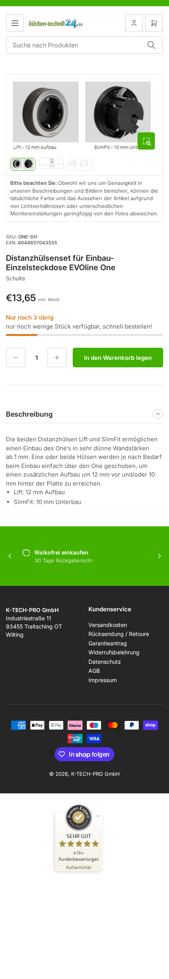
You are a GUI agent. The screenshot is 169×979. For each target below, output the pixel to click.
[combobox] (84, 45)
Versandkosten (107, 624)
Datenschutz (104, 661)
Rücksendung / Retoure (118, 633)
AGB (94, 670)
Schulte (15, 278)
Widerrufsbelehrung (114, 652)
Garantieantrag (107, 643)
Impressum (102, 680)
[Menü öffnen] (15, 23)
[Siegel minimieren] (98, 816)
